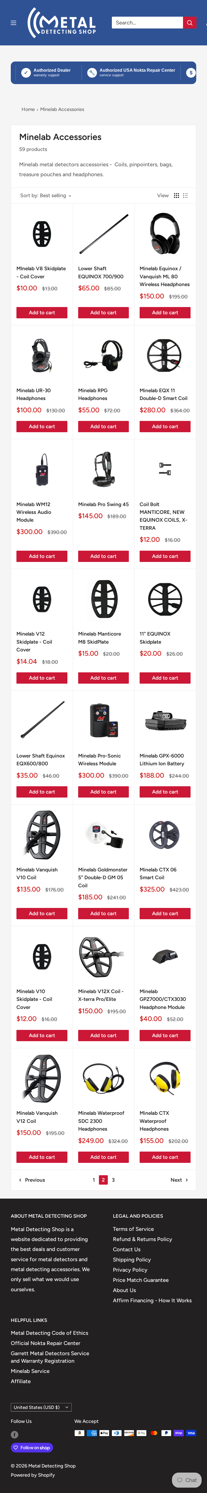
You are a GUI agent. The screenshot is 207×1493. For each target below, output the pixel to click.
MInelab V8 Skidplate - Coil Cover (41, 272)
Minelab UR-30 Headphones (33, 394)
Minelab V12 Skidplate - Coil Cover (34, 642)
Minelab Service (30, 1371)
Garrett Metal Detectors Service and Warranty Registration (50, 1357)
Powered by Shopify (33, 1475)
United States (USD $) (37, 1407)
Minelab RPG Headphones (93, 394)
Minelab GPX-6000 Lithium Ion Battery (162, 760)
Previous (35, 1180)
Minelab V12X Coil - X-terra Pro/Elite (101, 995)
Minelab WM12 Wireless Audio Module (33, 512)
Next (176, 1180)
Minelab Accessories (62, 109)
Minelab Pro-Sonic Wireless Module (99, 760)
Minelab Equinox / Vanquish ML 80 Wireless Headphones (165, 276)
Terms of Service (133, 1229)
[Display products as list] (185, 195)
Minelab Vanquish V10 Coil (37, 874)
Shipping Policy (132, 1259)
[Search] (189, 22)
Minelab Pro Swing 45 (103, 504)
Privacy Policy (130, 1270)
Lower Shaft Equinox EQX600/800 (40, 760)
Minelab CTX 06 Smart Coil (158, 874)
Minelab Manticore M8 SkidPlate (99, 638)
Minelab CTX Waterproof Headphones (154, 1121)
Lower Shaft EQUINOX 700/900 (100, 272)
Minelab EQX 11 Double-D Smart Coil (163, 394)
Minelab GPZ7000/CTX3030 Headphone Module (163, 999)
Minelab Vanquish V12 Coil (37, 1117)
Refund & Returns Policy (142, 1239)
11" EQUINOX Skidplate (155, 638)
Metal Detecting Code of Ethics (49, 1333)
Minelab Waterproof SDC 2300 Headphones (101, 1121)
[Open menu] (13, 23)
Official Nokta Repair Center (45, 1343)
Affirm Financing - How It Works (152, 1300)
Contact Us (126, 1249)
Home (28, 109)
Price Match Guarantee (141, 1280)
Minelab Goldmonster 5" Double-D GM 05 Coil (102, 878)
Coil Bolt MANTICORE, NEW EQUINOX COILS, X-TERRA (163, 516)
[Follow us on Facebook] (14, 1434)
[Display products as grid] (176, 195)
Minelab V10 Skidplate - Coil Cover (34, 999)
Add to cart (42, 312)
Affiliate (21, 1381)
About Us (124, 1290)
